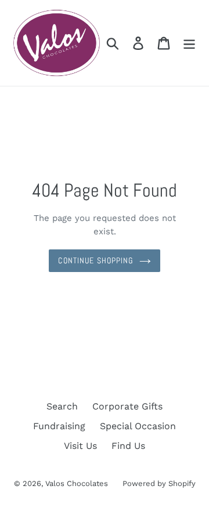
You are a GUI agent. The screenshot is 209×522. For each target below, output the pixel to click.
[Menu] (189, 43)
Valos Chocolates (76, 483)
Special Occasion (138, 426)
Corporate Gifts (127, 406)
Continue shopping (95, 260)
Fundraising (59, 426)
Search (62, 406)
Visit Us (80, 445)
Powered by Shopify (159, 483)
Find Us (128, 445)
